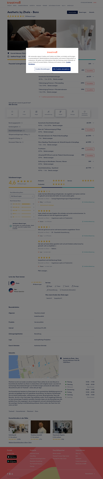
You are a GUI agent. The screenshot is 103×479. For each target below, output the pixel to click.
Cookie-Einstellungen (42, 69)
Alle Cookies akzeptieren (61, 69)
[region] (52, 60)
